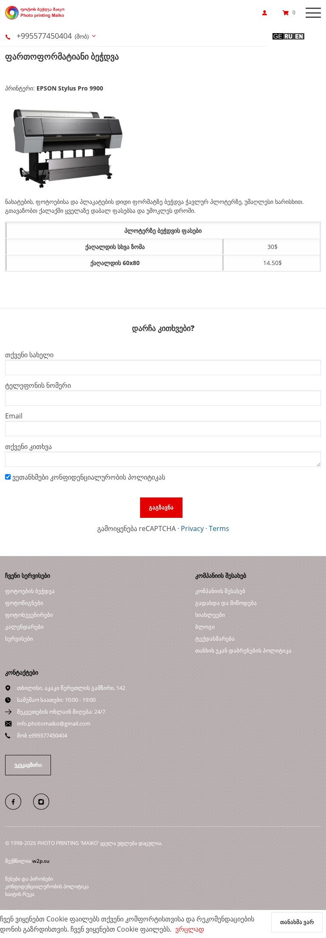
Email (13, 416)
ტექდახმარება (215, 638)
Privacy (192, 528)
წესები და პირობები (29, 878)
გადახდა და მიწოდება (226, 603)
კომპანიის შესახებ (220, 591)
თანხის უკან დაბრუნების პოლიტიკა (243, 650)
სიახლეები (210, 615)
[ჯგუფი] (18, 801)
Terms (219, 528)
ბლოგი (205, 626)
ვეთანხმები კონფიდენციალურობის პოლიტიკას (88, 477)
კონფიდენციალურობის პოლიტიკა (47, 886)
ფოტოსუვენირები (29, 615)
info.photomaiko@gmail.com (53, 723)
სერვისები (19, 638)
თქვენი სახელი (29, 354)
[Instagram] (46, 801)
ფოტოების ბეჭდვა (30, 591)
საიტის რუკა (19, 894)
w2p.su (41, 861)
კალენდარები (24, 626)
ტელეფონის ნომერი (38, 385)
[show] (267, 12)
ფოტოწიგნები (24, 603)
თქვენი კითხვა (28, 446)
